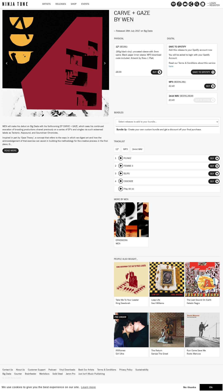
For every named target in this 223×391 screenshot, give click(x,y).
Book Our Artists (86, 370)
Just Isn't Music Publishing (91, 374)
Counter (18, 374)
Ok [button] (211, 387)
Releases (61, 4)
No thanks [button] (189, 387)
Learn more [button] (88, 387)
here (171, 66)
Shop (73, 4)
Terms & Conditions (106, 370)
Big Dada (148, 31)
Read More (10, 151)
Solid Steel (58, 374)
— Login (211, 3)
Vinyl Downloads (67, 370)
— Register (213, 5)
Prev (6, 63)
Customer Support (36, 370)
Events (85, 4)
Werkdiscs (44, 374)
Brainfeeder (30, 374)
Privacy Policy (125, 370)
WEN (128, 20)
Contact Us (7, 370)
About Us (20, 370)
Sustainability (141, 370)
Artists (46, 4)
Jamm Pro (70, 374)
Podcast (52, 370)
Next (104, 63)
